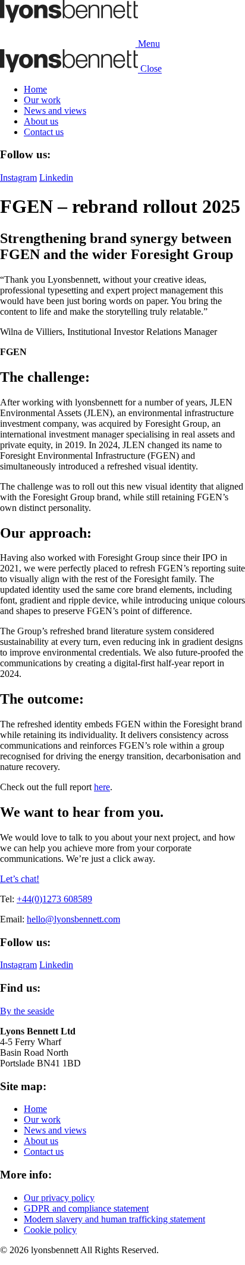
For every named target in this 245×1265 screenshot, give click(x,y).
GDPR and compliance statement (86, 1208)
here (102, 787)
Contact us (44, 132)
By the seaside (27, 1011)
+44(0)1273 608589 (54, 899)
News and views (55, 111)
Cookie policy (50, 1230)
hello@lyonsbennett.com (73, 919)
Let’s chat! (19, 879)
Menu (149, 44)
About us (41, 121)
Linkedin (56, 177)
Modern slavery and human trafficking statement (114, 1219)
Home (35, 89)
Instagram (18, 177)
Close (151, 69)
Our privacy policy (59, 1198)
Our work (42, 100)
